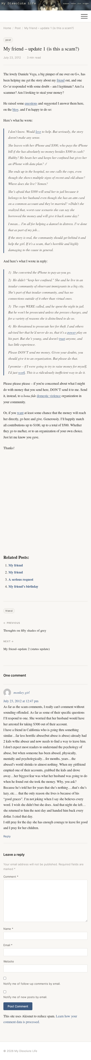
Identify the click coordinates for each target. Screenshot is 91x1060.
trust (62, 338)
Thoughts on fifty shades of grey (24, 630)
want (20, 412)
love (38, 131)
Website (8, 961)
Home (7, 28)
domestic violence (49, 395)
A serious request (20, 579)
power (71, 332)
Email (7, 945)
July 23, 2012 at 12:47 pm (20, 701)
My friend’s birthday (23, 586)
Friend (9, 610)
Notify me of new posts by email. (25, 997)
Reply (7, 836)
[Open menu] (84, 16)
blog (15, 109)
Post (18, 28)
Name (8, 928)
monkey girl (21, 692)
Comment (10, 876)
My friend (15, 565)
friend (61, 80)
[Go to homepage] (45, 5)
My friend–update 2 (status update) (26, 649)
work (21, 372)
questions (31, 103)
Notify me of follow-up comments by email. (32, 983)
